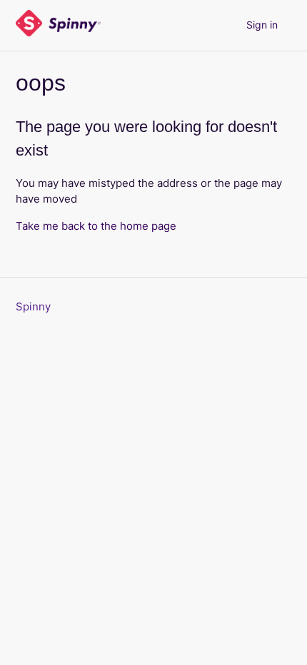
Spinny (33, 306)
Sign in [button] (262, 25)
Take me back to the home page (96, 226)
